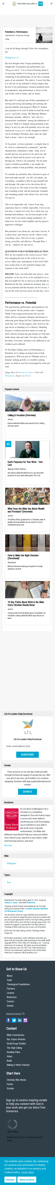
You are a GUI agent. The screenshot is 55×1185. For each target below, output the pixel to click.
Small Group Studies (16, 1043)
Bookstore (12, 997)
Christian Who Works (16, 1079)
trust (9, 882)
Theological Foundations (18, 984)
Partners (11, 988)
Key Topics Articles (16, 1039)
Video (9, 1056)
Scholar (10, 1088)
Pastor (10, 1084)
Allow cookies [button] (27, 1179)
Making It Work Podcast (18, 1064)
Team (9, 980)
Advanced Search (14, 1014)
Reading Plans (13, 1052)
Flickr (27, 375)
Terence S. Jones (26, 372)
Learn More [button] (28, 1172)
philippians (11, 863)
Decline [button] (10, 1179)
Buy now (8, 845)
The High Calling (14, 1047)
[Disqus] (27, 672)
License (10, 992)
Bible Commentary (15, 1035)
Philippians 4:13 (12, 57)
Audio (9, 1060)
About (7, 10)
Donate (7, 16)
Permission (9, 375)
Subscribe (27, 754)
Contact (10, 1001)
